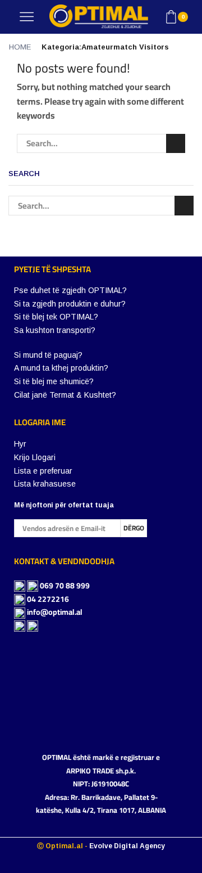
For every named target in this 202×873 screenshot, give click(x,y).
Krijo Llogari (35, 457)
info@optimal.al (54, 612)
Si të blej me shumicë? (54, 381)
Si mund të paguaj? (48, 354)
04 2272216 (48, 599)
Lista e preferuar (43, 470)
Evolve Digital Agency (127, 846)
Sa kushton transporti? (54, 330)
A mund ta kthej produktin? (61, 367)
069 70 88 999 (65, 585)
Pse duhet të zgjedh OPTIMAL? (70, 290)
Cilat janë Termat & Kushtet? (65, 394)
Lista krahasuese (45, 483)
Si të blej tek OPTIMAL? (56, 316)
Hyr (20, 443)
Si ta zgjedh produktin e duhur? (70, 303)
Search (175, 143)
